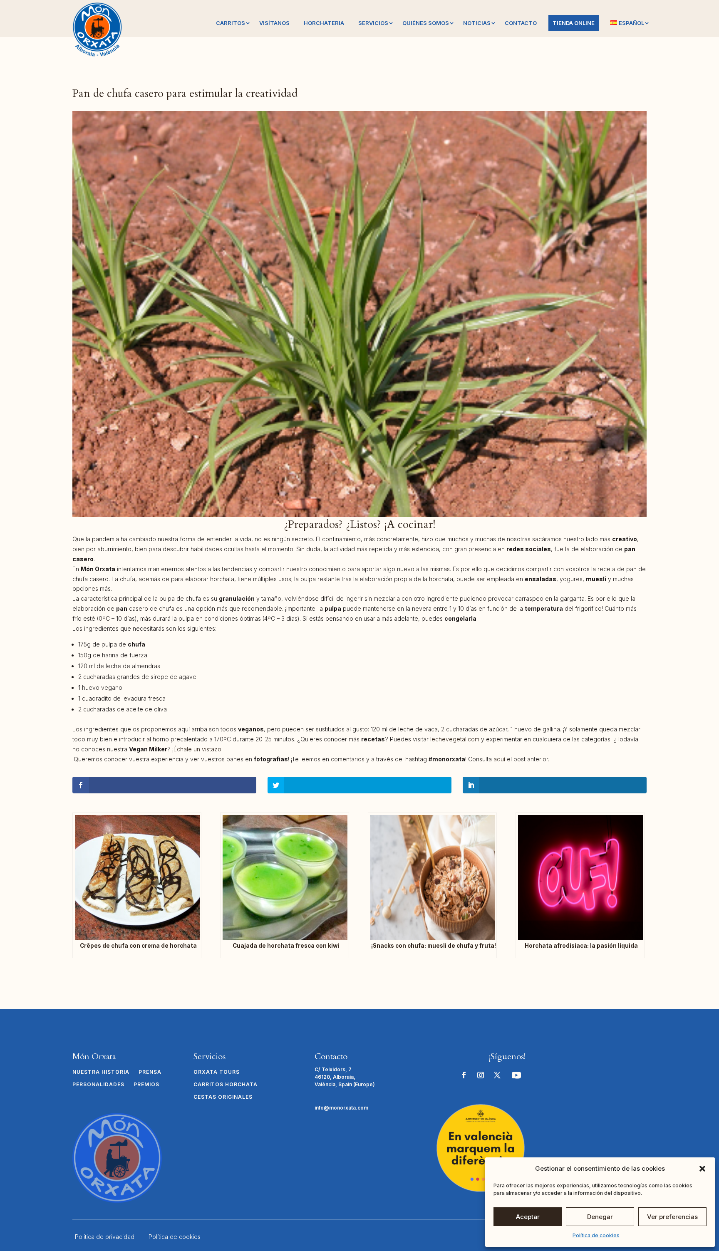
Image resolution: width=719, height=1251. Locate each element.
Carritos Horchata (225, 1085)
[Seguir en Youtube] (516, 1075)
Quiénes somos (425, 23)
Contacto (521, 23)
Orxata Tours (216, 1072)
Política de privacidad (104, 1236)
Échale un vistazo (197, 749)
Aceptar (528, 1217)
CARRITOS (230, 23)
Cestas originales (223, 1097)
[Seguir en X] (497, 1075)
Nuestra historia (100, 1072)
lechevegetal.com (454, 739)
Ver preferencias (672, 1217)
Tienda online (574, 23)
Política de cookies (596, 1235)
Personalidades (98, 1085)
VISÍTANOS (274, 23)
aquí (499, 759)
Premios (146, 1085)
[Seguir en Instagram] (480, 1075)
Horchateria (324, 23)
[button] (702, 1168)
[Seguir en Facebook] (464, 1075)
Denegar (600, 1217)
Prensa (150, 1072)
